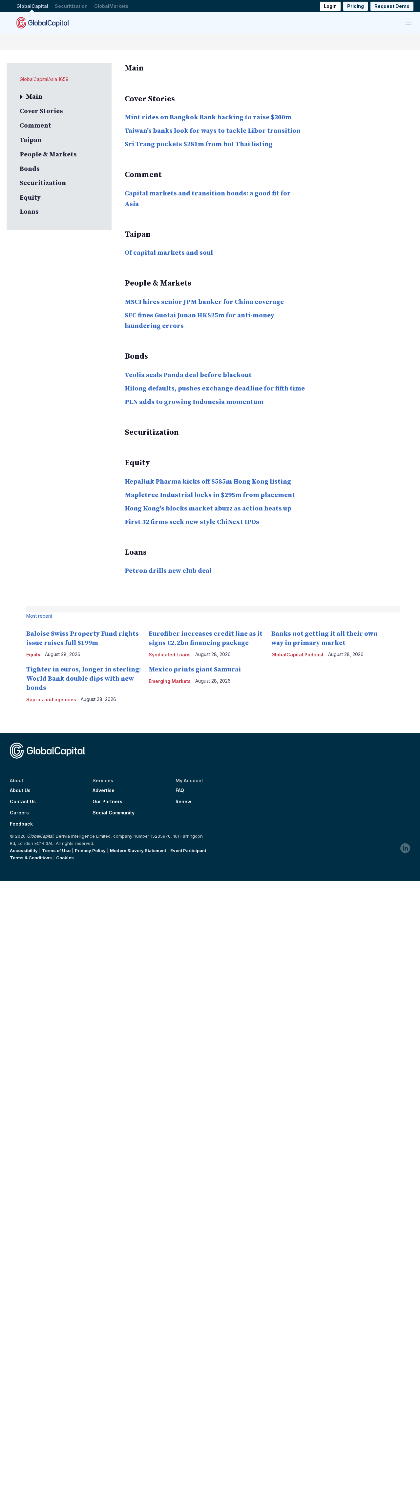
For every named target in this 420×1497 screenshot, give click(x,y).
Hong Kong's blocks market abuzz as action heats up (208, 509)
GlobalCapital (32, 6)
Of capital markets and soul (169, 253)
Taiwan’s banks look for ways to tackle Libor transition (213, 131)
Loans (29, 212)
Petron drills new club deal (168, 571)
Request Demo (392, 6)
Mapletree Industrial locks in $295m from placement (210, 495)
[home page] (42, 22)
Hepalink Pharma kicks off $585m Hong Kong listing (208, 482)
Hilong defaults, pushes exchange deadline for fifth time (215, 389)
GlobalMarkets (111, 6)
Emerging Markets (170, 681)
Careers (19, 812)
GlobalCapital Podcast (297, 654)
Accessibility (24, 850)
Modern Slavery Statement (138, 850)
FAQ (180, 790)
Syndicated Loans (170, 654)
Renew (183, 801)
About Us (20, 790)
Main (34, 97)
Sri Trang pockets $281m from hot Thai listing (199, 144)
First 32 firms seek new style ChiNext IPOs (192, 522)
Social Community (114, 812)
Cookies (65, 857)
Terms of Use (56, 850)
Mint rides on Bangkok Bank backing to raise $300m (208, 117)
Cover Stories (41, 111)
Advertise (104, 790)
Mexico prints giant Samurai (195, 670)
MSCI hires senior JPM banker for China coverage (204, 302)
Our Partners (107, 801)
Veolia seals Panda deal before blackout (188, 375)
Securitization (71, 6)
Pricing (355, 6)
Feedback (21, 824)
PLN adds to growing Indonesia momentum (194, 402)
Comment (35, 126)
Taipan (31, 140)
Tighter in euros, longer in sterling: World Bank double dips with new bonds (83, 679)
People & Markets (48, 154)
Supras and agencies (51, 699)
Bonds (30, 169)
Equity (30, 198)
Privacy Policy (90, 850)
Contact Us (23, 801)
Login (330, 6)
